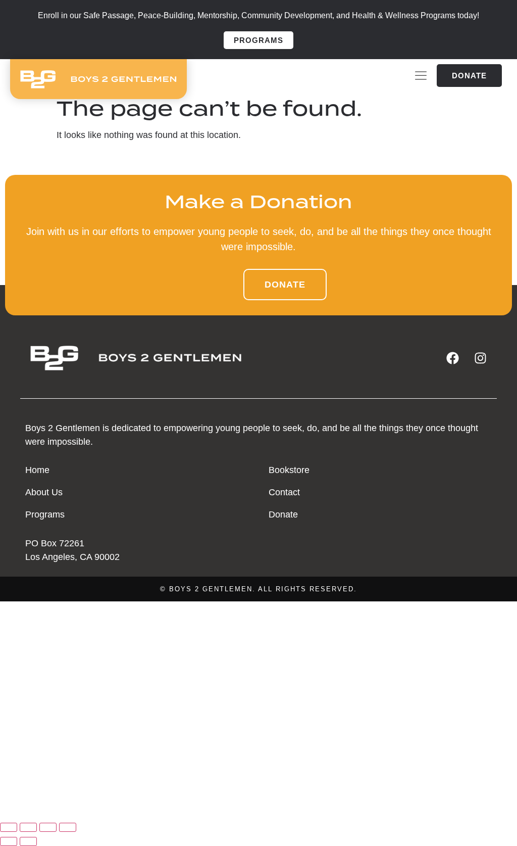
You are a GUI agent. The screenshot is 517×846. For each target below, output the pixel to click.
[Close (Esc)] (67, 827)
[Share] (48, 827)
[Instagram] (480, 358)
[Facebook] (452, 358)
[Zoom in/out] (8, 827)
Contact (24, 738)
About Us (25, 668)
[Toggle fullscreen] (28, 827)
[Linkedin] (50, 806)
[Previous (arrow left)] (8, 841)
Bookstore (30, 715)
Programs (27, 691)
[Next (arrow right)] (28, 841)
